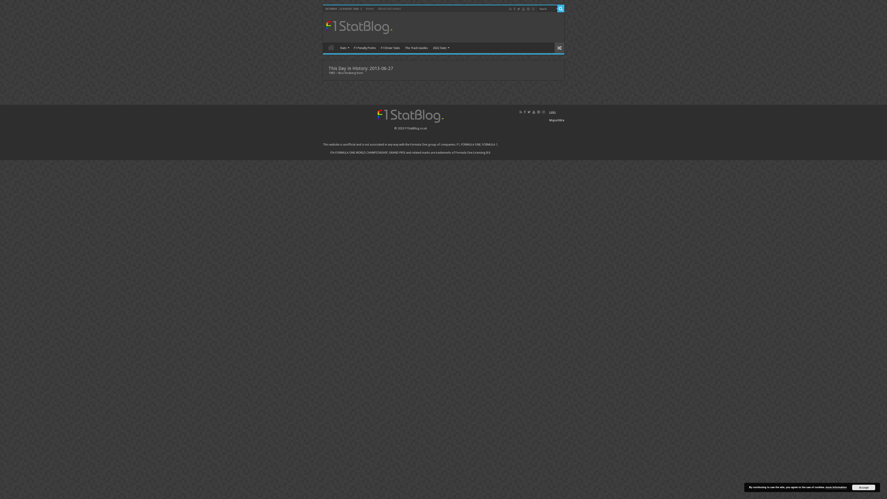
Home (370, 8)
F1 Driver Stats (390, 48)
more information (836, 487)
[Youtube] (523, 9)
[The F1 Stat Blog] (359, 26)
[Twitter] (519, 9)
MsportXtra (556, 120)
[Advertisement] (477, 27)
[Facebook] (514, 9)
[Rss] (510, 9)
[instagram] (533, 9)
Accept (864, 487)
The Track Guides (416, 48)
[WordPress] (528, 9)
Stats (343, 48)
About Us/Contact (389, 8)
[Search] (560, 8)
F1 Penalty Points (365, 48)
